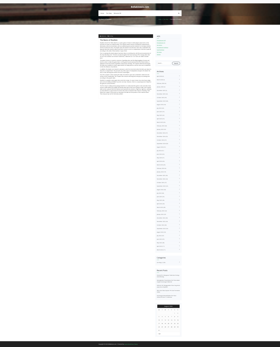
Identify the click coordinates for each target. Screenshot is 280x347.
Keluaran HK (117, 13)
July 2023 (159, 193)
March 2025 (160, 122)
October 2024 (160, 140)
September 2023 (161, 186)
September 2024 (161, 143)
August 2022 (160, 232)
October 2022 (160, 225)
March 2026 (160, 79)
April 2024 (159, 161)
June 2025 (159, 111)
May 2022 (159, 242)
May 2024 (159, 157)
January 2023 (160, 214)
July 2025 (159, 108)
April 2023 (159, 203)
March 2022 (160, 250)
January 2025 (160, 129)
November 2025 (161, 94)
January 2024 (160, 172)
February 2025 (160, 126)
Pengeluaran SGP (161, 40)
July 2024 (159, 150)
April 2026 (159, 76)
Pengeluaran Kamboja (162, 47)
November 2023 (161, 179)
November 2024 (161, 136)
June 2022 (159, 239)
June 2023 (159, 196)
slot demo (159, 45)
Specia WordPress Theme (131, 344)
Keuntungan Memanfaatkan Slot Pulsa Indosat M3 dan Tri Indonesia (166, 296)
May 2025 (159, 115)
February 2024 (160, 168)
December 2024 (161, 133)
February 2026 (160, 83)
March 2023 (160, 207)
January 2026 (160, 87)
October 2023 (160, 182)
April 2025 (159, 118)
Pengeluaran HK (161, 43)
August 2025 (160, 104)
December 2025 (161, 90)
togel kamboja (160, 50)
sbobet (159, 54)
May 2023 (159, 200)
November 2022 (161, 221)
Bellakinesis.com (140, 7)
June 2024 (159, 154)
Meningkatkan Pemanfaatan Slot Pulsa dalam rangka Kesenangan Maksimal (168, 280)
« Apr (159, 333)
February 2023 (160, 211)
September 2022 (161, 228)
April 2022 (159, 246)
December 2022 (161, 218)
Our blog (109, 13)
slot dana (159, 52)
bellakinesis (103, 36)
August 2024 (160, 147)
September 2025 (161, 101)
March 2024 (160, 165)
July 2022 (159, 235)
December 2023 (161, 175)
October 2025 (160, 97)
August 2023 (160, 189)
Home (102, 13)
